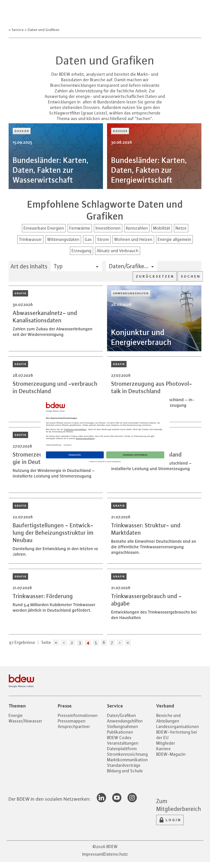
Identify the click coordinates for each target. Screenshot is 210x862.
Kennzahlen (137, 228)
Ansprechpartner (74, 726)
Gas (88, 239)
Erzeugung (81, 250)
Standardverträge (123, 765)
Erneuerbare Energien (44, 228)
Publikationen (120, 732)
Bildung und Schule (125, 770)
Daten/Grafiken (121, 715)
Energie (16, 715)
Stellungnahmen (122, 726)
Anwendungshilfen (125, 720)
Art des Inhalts (29, 266)
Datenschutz (116, 854)
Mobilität (161, 228)
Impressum (92, 854)
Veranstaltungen (122, 743)
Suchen (191, 276)
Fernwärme (79, 228)
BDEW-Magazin (171, 754)
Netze (181, 228)
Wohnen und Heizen (133, 239)
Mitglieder (165, 743)
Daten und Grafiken (43, 29)
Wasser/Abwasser (25, 720)
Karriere (163, 748)
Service (18, 29)
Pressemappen (72, 720)
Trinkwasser (30, 239)
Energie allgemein (174, 239)
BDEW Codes (119, 737)
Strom (103, 239)
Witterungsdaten (63, 239)
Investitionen (108, 228)
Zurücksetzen (155, 276)
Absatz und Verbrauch (117, 250)
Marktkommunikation (127, 759)
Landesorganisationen (177, 726)
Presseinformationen (78, 715)
